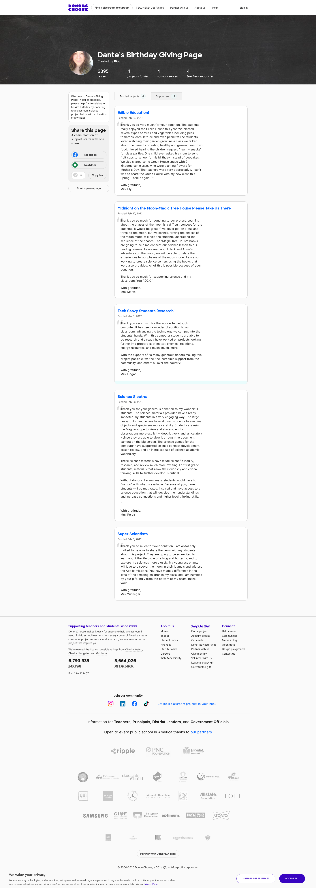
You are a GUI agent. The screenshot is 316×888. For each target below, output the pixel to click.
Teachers (122, 722)
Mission (165, 631)
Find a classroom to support (112, 7)
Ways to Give (200, 626)
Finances (166, 644)
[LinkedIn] (122, 703)
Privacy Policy (151, 883)
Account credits (200, 635)
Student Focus (169, 640)
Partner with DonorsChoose (158, 853)
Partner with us (179, 7)
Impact (165, 635)
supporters (78, 662)
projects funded (125, 662)
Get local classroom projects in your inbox (186, 704)
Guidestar (102, 653)
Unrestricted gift (201, 666)
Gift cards (197, 640)
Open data (228, 644)
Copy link (97, 175)
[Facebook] (134, 703)
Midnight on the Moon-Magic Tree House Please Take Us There (174, 208)
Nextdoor (90, 165)
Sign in (244, 7)
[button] (88, 175)
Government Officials (210, 722)
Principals (141, 722)
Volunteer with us (201, 658)
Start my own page (89, 188)
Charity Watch (133, 649)
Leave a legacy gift (202, 662)
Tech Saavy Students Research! (146, 311)
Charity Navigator (78, 653)
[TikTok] (146, 703)
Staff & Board (169, 649)
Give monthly (199, 653)
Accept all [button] (292, 878)
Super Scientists (133, 534)
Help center (229, 631)
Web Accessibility (171, 658)
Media (225, 640)
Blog (234, 640)
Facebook (90, 154)
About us (200, 7)
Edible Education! (133, 112)
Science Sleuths (132, 396)
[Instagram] (111, 703)
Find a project (199, 631)
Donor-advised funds (203, 644)
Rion (117, 61)
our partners (201, 732)
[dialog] (158, 878)
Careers (165, 653)
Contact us (228, 653)
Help (215, 7)
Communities (229, 635)
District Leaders (166, 722)
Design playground (233, 649)
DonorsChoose (78, 7)
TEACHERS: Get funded (150, 7)
